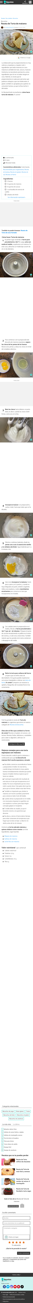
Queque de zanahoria (10, 1150)
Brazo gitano (20, 1111)
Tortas (28, 1111)
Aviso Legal (5, 1294)
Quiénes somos (22, 1292)
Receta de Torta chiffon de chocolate (23, 1161)
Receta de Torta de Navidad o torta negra (23, 1190)
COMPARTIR (25, 3)
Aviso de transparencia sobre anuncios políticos (14, 1299)
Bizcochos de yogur (8, 1111)
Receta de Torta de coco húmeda (14, 231)
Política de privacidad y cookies (17, 1294)
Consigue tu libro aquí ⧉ (16, 744)
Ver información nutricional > (16, 197)
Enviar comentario (23, 1253)
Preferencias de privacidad (9, 1297)
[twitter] (8, 1286)
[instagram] (11, 1286)
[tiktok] (22, 1286)
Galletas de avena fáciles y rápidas (14, 1132)
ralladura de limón (12, 194)
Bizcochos (15, 18)
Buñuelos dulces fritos (10, 1129)
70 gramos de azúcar (13, 187)
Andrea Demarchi (10, 28)
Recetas (3, 18)
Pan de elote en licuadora (11, 1138)
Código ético (6, 1301)
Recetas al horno (11, 174)
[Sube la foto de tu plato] (22, 1206)
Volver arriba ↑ (16, 1275)
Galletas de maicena (10, 839)
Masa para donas (9, 1141)
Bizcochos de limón (9, 1115)
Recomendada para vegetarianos (13, 169)
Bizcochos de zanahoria (16, 1119)
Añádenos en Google (25, 58)
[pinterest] (18, 1286)
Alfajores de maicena (10, 836)
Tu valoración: (16, 1245)
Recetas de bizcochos (16, 724)
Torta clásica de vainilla (10, 1144)
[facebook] (4, 1286)
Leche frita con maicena (11, 841)
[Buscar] (30, 2)
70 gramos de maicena (14, 184)
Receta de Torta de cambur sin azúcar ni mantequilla (23, 1181)
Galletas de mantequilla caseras (13, 1135)
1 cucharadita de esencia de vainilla (14, 190)
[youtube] (15, 1286)
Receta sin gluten (15, 172)
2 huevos (10, 181)
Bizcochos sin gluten (23, 1115)
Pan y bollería (9, 18)
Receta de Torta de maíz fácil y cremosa (23, 1170)
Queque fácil (7, 1147)
